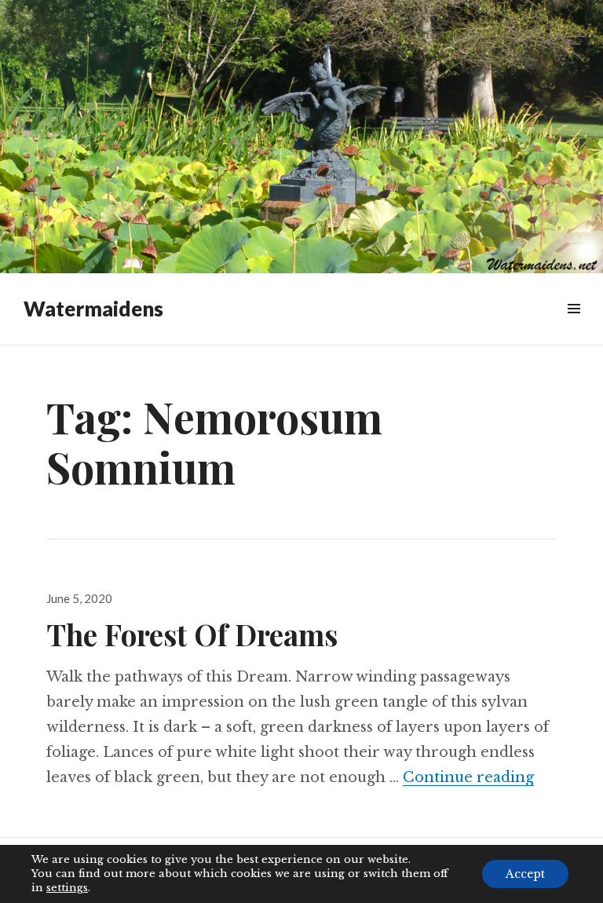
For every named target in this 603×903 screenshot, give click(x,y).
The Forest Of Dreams (192, 634)
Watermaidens (93, 308)
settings (67, 887)
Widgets (573, 326)
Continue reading (468, 777)
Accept (525, 874)
